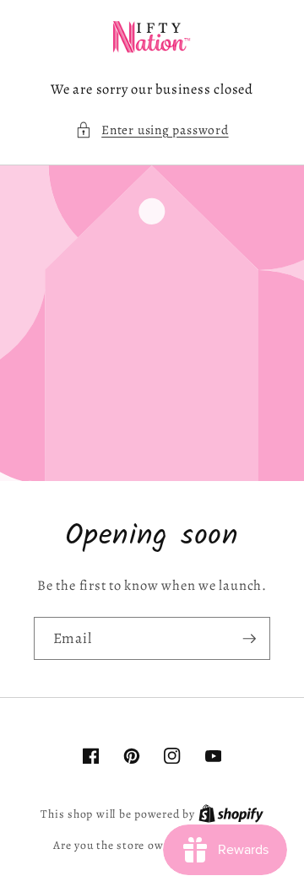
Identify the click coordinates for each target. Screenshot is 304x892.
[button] (151, 130)
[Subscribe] (249, 639)
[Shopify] (230, 813)
